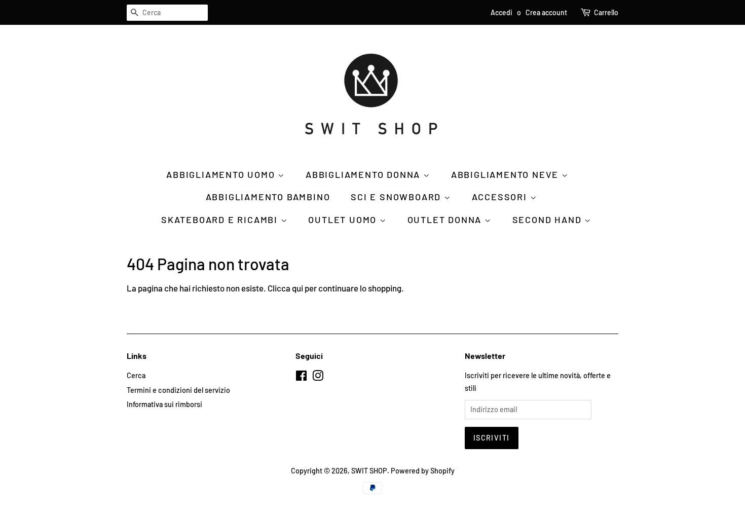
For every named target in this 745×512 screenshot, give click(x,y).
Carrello (606, 12)
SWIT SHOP (369, 470)
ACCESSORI (501, 196)
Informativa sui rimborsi (164, 404)
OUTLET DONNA (446, 219)
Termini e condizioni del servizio (178, 390)
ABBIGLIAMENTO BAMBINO (268, 196)
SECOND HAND (548, 219)
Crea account (546, 12)
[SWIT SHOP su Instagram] (317, 377)
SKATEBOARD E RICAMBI (221, 219)
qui (297, 288)
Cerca (136, 375)
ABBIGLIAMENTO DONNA (364, 174)
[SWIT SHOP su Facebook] (301, 377)
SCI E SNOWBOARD (397, 196)
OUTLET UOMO (344, 219)
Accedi (501, 12)
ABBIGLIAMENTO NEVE (506, 174)
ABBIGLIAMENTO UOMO (222, 174)
